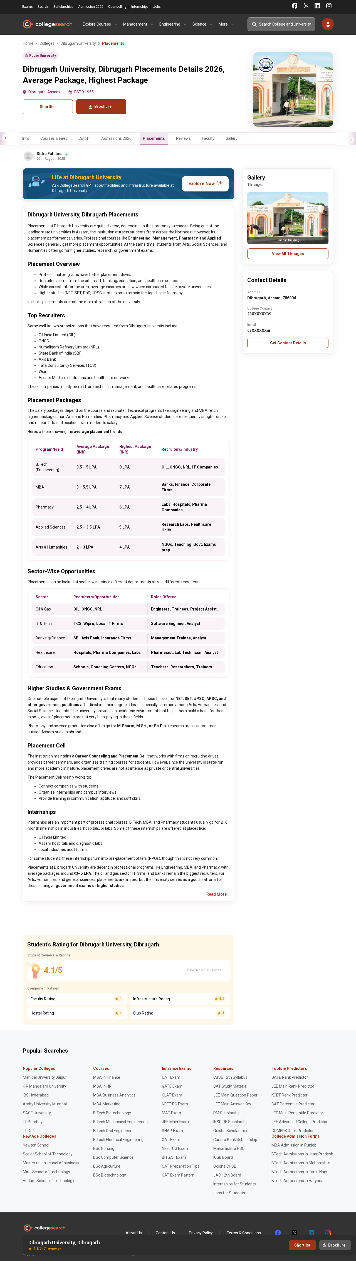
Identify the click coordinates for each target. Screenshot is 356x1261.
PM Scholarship (227, 1113)
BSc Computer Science (113, 1157)
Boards (43, 7)
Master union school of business (51, 1163)
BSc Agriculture (106, 1166)
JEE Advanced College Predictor (299, 1122)
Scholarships (63, 7)
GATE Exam (172, 1086)
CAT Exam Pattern (178, 1175)
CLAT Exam (172, 1095)
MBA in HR (102, 1086)
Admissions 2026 (116, 138)
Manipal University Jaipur (45, 1077)
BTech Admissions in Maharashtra (301, 1163)
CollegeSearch (47, 24)
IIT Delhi (29, 1130)
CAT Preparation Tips (180, 1166)
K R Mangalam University (44, 1086)
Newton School (36, 1145)
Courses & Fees (53, 138)
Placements (154, 138)
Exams (27, 7)
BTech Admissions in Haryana (297, 1180)
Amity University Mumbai (45, 1104)
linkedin (311, 1233)
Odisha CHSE (224, 1166)
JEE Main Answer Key (232, 1104)
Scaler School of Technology (48, 1154)
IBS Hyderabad (36, 1095)
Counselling (117, 7)
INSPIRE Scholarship (231, 1122)
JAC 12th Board (227, 1175)
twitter (294, 1233)
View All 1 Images (288, 253)
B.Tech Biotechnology (112, 1113)
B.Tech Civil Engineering (114, 1130)
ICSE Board (223, 1157)
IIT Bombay (33, 1122)
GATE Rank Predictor (289, 1077)
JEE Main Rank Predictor (292, 1086)
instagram (328, 1233)
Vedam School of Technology (48, 1180)
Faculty (208, 138)
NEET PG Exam (175, 1104)
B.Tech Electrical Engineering (118, 1139)
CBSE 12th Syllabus (230, 1077)
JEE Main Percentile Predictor (297, 1113)
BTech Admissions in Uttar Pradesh (302, 1154)
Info (25, 138)
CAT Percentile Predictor (293, 1104)
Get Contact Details (288, 343)
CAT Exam (171, 1077)
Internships (140, 7)
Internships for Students (234, 1184)
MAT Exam (171, 1113)
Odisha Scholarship (230, 1130)
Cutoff (84, 138)
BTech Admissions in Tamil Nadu (299, 1172)
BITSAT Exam (174, 1157)
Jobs (157, 7)
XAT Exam (171, 1139)
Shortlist (48, 106)
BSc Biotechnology (109, 1175)
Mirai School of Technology (46, 1172)
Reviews (183, 138)
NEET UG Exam (175, 1148)
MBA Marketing (106, 1104)
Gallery (232, 138)
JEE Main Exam (175, 1122)
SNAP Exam (172, 1130)
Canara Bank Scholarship (235, 1139)
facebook (278, 1233)
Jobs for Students (229, 1193)
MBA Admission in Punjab (294, 1145)
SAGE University (37, 1113)
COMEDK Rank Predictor (292, 1130)
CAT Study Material (230, 1086)
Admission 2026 (90, 7)
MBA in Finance (106, 1077)
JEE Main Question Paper (235, 1095)
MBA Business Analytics (114, 1095)
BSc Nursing (103, 1148)
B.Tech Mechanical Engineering (120, 1122)
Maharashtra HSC (228, 1148)
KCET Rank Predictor (289, 1095)
